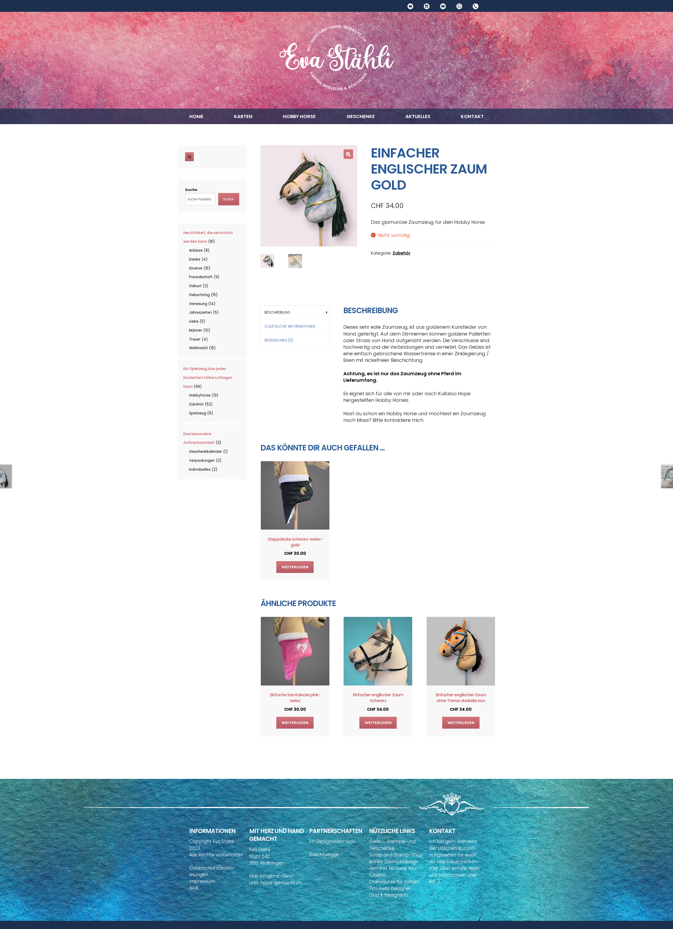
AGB (193, 888)
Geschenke (360, 116)
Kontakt (472, 116)
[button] (348, 154)
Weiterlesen (295, 567)
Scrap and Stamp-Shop (396, 855)
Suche (191, 189)
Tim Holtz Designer (390, 888)
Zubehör (401, 253)
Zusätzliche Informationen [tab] (289, 326)
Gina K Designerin (388, 895)
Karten (243, 116)
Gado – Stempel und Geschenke (392, 844)
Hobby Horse (299, 116)
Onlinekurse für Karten (394, 882)
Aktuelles (417, 116)
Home (196, 116)
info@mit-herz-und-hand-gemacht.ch (275, 879)
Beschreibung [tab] (277, 312)
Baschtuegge (324, 854)
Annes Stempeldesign (393, 862)
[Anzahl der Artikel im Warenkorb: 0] (189, 156)
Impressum (202, 881)
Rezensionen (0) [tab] (278, 340)
